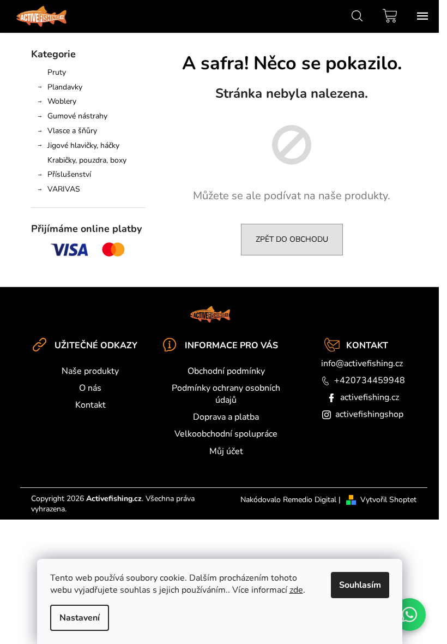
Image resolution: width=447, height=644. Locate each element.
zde (296, 590)
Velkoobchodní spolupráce (225, 434)
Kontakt (90, 405)
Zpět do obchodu (292, 239)
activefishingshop (369, 414)
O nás (90, 388)
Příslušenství (69, 174)
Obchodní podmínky (226, 371)
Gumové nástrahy (77, 116)
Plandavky (64, 87)
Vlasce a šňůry (72, 131)
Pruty (56, 72)
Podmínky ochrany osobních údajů (226, 394)
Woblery (61, 101)
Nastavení (79, 618)
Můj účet (226, 451)
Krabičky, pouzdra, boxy (86, 160)
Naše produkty (90, 371)
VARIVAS (63, 189)
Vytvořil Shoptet (388, 499)
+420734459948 (369, 380)
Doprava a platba (226, 417)
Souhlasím (360, 585)
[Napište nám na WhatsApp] (409, 614)
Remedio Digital (309, 499)
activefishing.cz (369, 397)
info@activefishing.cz (362, 363)
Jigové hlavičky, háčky (83, 145)
